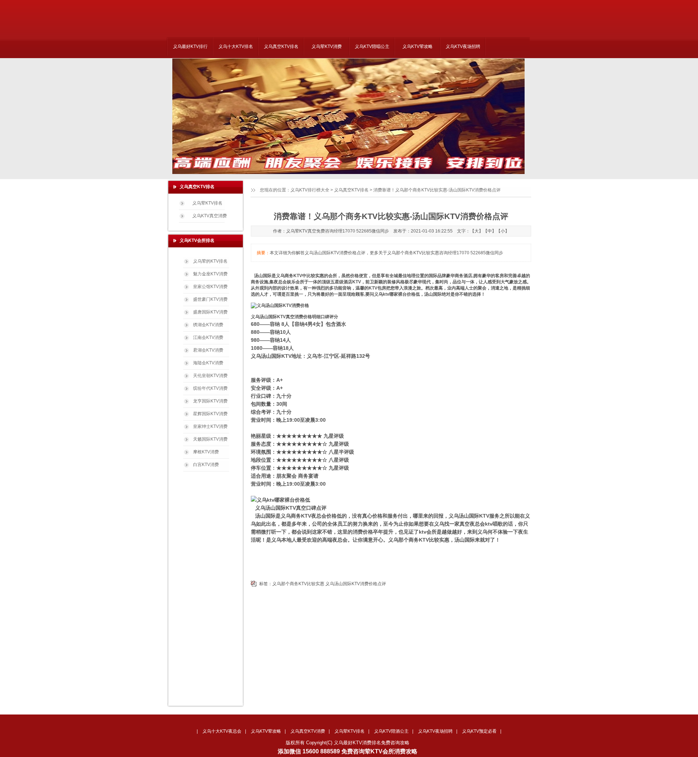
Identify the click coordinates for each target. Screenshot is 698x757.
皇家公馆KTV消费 (210, 286)
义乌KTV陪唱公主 (372, 46)
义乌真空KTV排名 (281, 46)
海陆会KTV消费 (208, 362)
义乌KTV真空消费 (209, 215)
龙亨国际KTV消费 (210, 401)
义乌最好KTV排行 (190, 46)
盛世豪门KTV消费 (210, 299)
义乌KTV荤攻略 (417, 46)
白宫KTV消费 (206, 464)
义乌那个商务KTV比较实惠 (298, 583)
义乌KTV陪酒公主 (391, 731)
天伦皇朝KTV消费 (210, 375)
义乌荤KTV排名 (207, 203)
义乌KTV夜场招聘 (463, 46)
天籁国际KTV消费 (210, 439)
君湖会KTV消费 (208, 350)
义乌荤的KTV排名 (210, 261)
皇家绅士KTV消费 (210, 426)
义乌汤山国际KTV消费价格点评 (355, 583)
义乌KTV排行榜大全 (309, 190)
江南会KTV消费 (208, 337)
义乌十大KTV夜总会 (221, 731)
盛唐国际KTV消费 (210, 312)
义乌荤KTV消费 (327, 46)
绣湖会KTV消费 (208, 324)
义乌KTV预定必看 (479, 731)
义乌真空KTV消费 (307, 731)
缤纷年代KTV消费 (210, 388)
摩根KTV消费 (206, 451)
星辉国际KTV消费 (210, 413)
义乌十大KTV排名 (235, 46)
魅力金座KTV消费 (210, 273)
